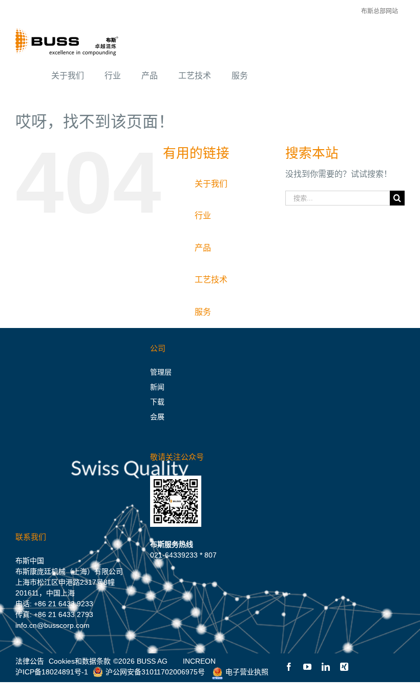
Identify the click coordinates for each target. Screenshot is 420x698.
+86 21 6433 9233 (63, 604)
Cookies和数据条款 (80, 661)
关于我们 (211, 183)
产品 (203, 247)
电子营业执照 (246, 672)
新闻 (157, 387)
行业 (203, 215)
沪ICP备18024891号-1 (51, 672)
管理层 (161, 372)
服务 (203, 311)
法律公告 (29, 661)
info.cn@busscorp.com (52, 625)
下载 (157, 402)
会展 (157, 417)
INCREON (199, 661)
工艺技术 (211, 279)
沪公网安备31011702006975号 (155, 672)
